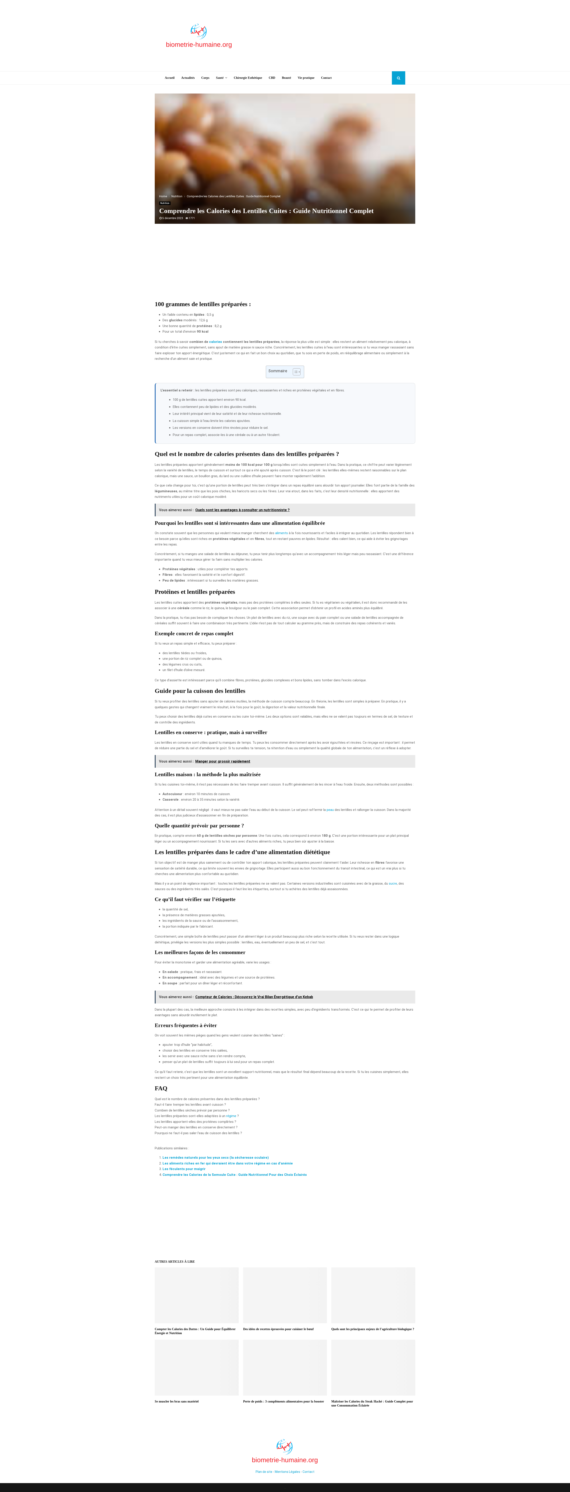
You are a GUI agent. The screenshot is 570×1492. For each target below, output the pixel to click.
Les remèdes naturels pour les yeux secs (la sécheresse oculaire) (216, 1158)
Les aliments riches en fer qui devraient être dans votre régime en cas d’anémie (228, 1163)
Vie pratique (306, 77)
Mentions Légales (287, 1472)
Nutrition (164, 203)
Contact (326, 77)
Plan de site (264, 1472)
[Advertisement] (324, 35)
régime (231, 1116)
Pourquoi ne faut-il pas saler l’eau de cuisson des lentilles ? (198, 1133)
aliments (281, 533)
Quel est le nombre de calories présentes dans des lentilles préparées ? (207, 1099)
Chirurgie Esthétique (248, 77)
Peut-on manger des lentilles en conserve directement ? (196, 1127)
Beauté (286, 77)
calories (215, 342)
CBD (272, 77)
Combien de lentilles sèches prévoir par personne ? (192, 1110)
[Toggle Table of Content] (294, 372)
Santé (220, 77)
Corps (205, 77)
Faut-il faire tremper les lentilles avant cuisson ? (190, 1105)
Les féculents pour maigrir (184, 1169)
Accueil (170, 77)
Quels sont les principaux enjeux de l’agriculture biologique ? (372, 1329)
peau (330, 810)
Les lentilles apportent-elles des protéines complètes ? (195, 1122)
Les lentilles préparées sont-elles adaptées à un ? (197, 1116)
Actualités (188, 77)
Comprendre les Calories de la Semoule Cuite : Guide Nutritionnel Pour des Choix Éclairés (235, 1175)
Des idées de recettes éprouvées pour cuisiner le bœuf (278, 1329)
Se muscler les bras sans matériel (177, 1401)
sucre (393, 883)
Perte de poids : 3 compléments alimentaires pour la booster (283, 1401)
